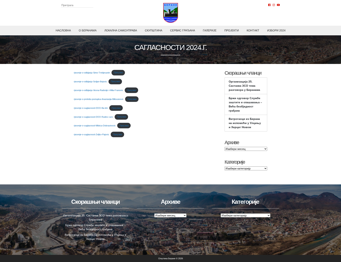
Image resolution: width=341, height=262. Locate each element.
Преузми (118, 72)
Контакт (253, 30)
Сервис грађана (182, 30)
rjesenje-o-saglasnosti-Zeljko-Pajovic (91, 134)
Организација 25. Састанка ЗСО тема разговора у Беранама (244, 85)
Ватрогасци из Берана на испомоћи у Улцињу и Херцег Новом (245, 123)
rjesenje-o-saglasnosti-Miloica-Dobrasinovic (95, 125)
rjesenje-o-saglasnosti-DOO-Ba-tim (91, 108)
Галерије (209, 30)
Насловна (63, 30)
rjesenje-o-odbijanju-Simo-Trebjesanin (92, 72)
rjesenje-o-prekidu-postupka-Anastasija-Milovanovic (99, 99)
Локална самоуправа (120, 30)
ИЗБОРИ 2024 (276, 30)
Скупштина (153, 30)
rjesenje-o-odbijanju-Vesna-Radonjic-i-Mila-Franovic (98, 90)
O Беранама (87, 30)
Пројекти (231, 30)
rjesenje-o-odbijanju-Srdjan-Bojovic (90, 81)
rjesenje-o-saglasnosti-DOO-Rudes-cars (93, 117)
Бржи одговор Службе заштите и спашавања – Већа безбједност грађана (245, 104)
